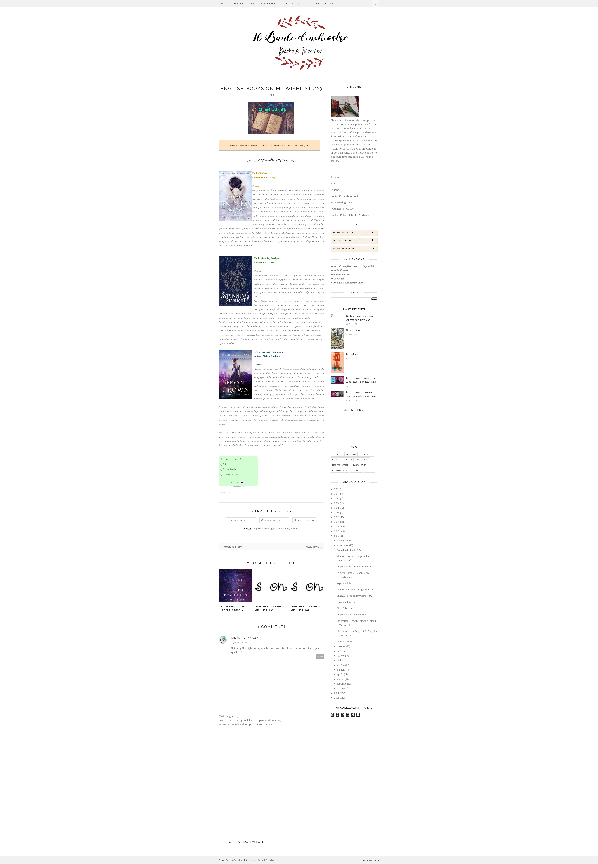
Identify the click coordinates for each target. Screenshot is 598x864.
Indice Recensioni (244, 3)
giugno (341, 665)
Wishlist (335, 189)
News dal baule (359, 465)
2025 (336, 489)
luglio (340, 660)
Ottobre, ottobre (354, 329)
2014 (336, 693)
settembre (343, 650)
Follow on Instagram (344, 249)
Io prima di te (344, 583)
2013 (336, 697)
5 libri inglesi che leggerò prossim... (233, 608)
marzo (340, 679)
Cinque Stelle (366, 454)
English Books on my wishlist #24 (355, 566)
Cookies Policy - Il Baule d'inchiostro (351, 214)
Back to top (370, 860)
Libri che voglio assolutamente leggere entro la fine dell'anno (361, 394)
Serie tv (335, 177)
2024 (336, 493)
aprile (340, 674)
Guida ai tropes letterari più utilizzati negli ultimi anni (359, 317)
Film (333, 183)
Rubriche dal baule (269, 3)
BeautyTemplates (235, 860)
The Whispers (344, 608)
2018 (336, 521)
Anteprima (351, 454)
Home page (225, 3)
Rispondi (320, 656)
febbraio (341, 683)
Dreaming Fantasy (244, 637)
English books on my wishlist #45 (270, 608)
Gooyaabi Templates (266, 860)
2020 (336, 512)
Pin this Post (306, 520)
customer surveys (224, 492)
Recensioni (356, 470)
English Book (259, 528)
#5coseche (337, 454)
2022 (336, 503)
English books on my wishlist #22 (355, 614)
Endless (226, 464)
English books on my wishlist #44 (306, 608)
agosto (340, 655)
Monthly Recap (345, 641)
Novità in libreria (346, 602)
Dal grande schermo (320, 3)
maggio (341, 669)
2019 (336, 517)
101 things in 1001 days (343, 208)
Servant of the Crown (231, 474)
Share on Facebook (243, 520)
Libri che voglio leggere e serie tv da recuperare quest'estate (361, 379)
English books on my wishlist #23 (355, 595)
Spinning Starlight (229, 469)
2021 (336, 507)
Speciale (369, 470)
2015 (336, 535)
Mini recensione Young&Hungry (355, 589)
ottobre (341, 646)
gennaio (341, 688)
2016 (336, 531)
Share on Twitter (276, 520)
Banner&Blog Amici (341, 202)
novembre (343, 545)
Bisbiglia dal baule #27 (349, 549)
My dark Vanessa (354, 353)
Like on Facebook (342, 241)
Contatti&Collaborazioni (344, 196)
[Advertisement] (354, 776)
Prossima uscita (339, 470)
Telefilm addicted (295, 3)
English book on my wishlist (283, 528)
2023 (336, 498)
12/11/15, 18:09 (238, 642)
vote (242, 482)
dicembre (342, 540)
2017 (336, 526)
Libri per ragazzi (340, 465)
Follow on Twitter (343, 233)
